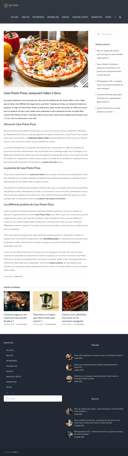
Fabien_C (16, 452)
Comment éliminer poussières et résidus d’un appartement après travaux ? (109, 98)
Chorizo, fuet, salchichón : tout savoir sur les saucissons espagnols (74, 317)
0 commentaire (21, 324)
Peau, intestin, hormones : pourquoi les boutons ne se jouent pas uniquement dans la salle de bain (97, 421)
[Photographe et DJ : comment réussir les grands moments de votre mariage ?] (69, 434)
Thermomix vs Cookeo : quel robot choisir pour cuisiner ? (44, 317)
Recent (95, 398)
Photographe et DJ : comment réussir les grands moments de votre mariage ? (110, 85)
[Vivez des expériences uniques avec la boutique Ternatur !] (69, 357)
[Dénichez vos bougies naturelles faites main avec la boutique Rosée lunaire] (69, 379)
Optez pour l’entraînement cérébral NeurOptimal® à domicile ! (96, 365)
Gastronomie (18, 276)
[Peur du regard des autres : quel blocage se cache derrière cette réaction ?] (69, 411)
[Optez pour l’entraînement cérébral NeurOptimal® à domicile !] (69, 367)
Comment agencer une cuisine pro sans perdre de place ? (15, 317)
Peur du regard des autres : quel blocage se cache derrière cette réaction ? (110, 54)
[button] (120, 17)
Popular (95, 345)
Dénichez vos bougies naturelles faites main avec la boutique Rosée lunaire (96, 377)
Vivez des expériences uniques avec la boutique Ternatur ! (99, 355)
